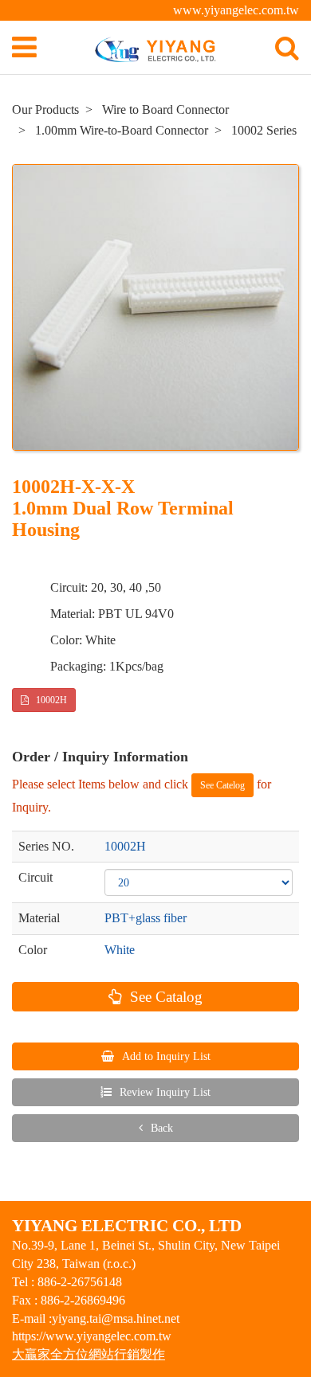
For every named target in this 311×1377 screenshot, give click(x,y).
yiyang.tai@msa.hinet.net (115, 1318)
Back (160, 1128)
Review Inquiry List (163, 1092)
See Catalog (164, 996)
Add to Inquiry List (165, 1056)
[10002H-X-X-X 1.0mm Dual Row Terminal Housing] (155, 307)
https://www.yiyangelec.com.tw (91, 1336)
